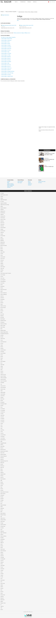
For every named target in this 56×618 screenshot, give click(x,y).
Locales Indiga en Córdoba (5, 45)
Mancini (2, 447)
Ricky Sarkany (3, 513)
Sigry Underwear (3, 532)
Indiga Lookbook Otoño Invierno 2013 (25, 27)
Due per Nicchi (3, 307)
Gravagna (2, 351)
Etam (1, 328)
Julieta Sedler (3, 392)
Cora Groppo (3, 274)
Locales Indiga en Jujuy (5, 51)
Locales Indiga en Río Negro (6, 61)
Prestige (2, 500)
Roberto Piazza (3, 514)
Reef (1, 511)
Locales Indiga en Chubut (5, 43)
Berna (2, 247)
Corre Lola (2, 278)
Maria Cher (2, 452)
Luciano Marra (3, 434)
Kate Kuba (2, 398)
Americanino (3, 217)
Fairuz (2, 340)
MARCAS (34, 1)
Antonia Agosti (3, 227)
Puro (1, 503)
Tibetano (2, 562)
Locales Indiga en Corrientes (6, 46)
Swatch (2, 545)
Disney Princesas (4, 289)
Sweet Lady (3, 549)
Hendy (2, 356)
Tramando (2, 568)
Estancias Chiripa (4, 323)
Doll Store (2, 297)
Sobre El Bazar (20, 181)
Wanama (2, 598)
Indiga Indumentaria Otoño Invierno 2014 (7, 27)
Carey (2, 255)
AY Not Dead (3, 235)
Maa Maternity (3, 439)
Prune (2, 501)
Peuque (2, 496)
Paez (1, 487)
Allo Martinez (3, 212)
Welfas (2, 601)
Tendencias (46, 158)
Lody (1, 428)
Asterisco (2, 232)
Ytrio (1, 607)
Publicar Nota (53, 1)
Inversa (2, 371)
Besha (2, 248)
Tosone (2, 567)
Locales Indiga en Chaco (5, 41)
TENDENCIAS (22, 1)
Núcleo (2, 482)
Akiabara (2, 209)
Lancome (2, 416)
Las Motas (2, 418)
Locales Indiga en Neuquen (6, 59)
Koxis (1, 407)
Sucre (2, 544)
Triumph (2, 573)
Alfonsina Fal (3, 211)
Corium (2, 276)
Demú (2, 284)
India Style (2, 364)
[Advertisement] (28, 7)
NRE (1, 480)
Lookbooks (3, 26)
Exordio (2, 336)
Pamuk (2, 488)
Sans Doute (3, 521)
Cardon (2, 253)
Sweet (2, 547)
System (2, 552)
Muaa (2, 469)
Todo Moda (2, 565)
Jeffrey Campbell (3, 377)
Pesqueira (2, 495)
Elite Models (3, 318)
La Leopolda (3, 410)
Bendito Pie (2, 243)
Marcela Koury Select (4, 451)
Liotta (1, 426)
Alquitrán (2, 214)
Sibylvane (2, 531)
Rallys (2, 506)
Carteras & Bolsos (10, 183)
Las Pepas (2, 421)
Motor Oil (2, 467)
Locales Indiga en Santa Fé (6, 69)
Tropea (2, 575)
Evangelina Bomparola (4, 333)
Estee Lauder (3, 325)
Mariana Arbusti (3, 454)
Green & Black (3, 353)
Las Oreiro (2, 420)
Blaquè (2, 250)
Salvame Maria (3, 519)
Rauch (2, 509)
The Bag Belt (3, 558)
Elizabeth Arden (3, 320)
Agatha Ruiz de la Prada (5, 204)
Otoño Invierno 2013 (22, 26)
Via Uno (2, 591)
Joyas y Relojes (10, 186)
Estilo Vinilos (3, 327)
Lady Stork (2, 415)
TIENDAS (29, 1)
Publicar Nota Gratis (41, 181)
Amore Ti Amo (3, 219)
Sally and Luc (3, 518)
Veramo (2, 588)
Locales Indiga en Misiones (6, 58)
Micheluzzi (2, 465)
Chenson (2, 260)
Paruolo (2, 490)
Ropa (8, 182)
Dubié (2, 304)
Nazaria (2, 475)
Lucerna (2, 433)
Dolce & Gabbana (4, 294)
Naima (2, 470)
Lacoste (2, 413)
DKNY (2, 291)
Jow (1, 384)
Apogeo (2, 229)
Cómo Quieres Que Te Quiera (6, 273)
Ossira (2, 485)
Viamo (2, 593)
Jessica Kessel (3, 379)
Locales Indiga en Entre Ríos (6, 48)
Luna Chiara (3, 438)
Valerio (2, 586)
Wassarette (2, 599)
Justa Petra (2, 395)
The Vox (2, 560)
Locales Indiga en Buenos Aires (6, 38)
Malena (2, 444)
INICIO (16, 1)
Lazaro (2, 423)
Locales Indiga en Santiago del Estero (7, 71)
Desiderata (2, 286)
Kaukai (2, 400)
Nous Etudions (3, 478)
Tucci (1, 578)
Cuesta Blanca (3, 281)
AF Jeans (2, 201)
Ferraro (2, 343)
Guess (2, 354)
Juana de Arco (3, 385)
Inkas (1, 369)
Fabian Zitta (3, 338)
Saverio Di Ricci (3, 524)
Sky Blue (2, 537)
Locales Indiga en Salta (5, 63)
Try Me (2, 576)
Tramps (2, 570)
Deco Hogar (46, 152)
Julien (2, 390)
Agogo (2, 206)
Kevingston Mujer (4, 403)
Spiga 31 (2, 542)
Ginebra (2, 348)
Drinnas (2, 302)
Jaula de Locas (3, 374)
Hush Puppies (3, 361)
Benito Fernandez (4, 245)
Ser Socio (40, 182)
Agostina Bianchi (3, 207)
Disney (2, 287)
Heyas (2, 358)
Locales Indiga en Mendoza (6, 56)
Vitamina (2, 596)
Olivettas (2, 483)
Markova (2, 459)
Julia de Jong (3, 389)
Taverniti (2, 555)
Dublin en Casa (3, 305)
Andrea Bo (2, 224)
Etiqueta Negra (3, 330)
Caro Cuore (3, 258)
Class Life (2, 268)
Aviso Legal (20, 182)
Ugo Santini (3, 580)
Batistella (2, 240)
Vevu (1, 589)
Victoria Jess (3, 594)
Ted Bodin (2, 557)
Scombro (2, 527)
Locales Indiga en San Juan (6, 64)
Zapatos (8, 181)
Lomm (2, 431)
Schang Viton (3, 526)
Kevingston (2, 402)
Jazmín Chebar (3, 376)
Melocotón (2, 462)
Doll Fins (2, 296)
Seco (1, 529)
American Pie (3, 216)
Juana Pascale (3, 387)
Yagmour (2, 606)
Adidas (2, 198)
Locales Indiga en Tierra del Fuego (7, 72)
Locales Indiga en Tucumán (6, 74)
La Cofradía (3, 408)
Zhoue (2, 609)
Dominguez (2, 299)
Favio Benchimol (3, 341)
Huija (1, 359)
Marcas (29, 181)
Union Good (3, 583)
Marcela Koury (3, 449)
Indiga (2, 366)
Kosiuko (2, 405)
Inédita (2, 367)
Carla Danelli (3, 256)
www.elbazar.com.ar (6, 2)
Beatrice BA (3, 242)
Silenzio (2, 534)
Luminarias (2, 436)
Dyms (2, 312)
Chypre (2, 261)
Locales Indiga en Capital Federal (7, 76)
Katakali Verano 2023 (48, 166)
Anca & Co (2, 222)
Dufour (2, 309)
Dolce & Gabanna (4, 292)
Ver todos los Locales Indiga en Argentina (8, 37)
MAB (1, 441)
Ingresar (50, 1)
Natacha (2, 472)
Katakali (2, 397)
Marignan (2, 457)
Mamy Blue (2, 446)
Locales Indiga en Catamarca (6, 40)
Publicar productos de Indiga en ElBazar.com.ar (22, 32)
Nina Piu (2, 477)
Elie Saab (2, 317)
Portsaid (2, 498)
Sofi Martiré (3, 539)
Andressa (2, 225)
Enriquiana (2, 322)
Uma (1, 581)
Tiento (2, 563)
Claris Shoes (3, 266)
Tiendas (29, 182)
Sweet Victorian (3, 550)
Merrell (2, 464)
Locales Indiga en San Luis (5, 66)
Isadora (2, 372)
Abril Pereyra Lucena (4, 194)
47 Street (2, 193)
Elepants (2, 315)
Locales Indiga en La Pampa (6, 53)
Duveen (2, 310)
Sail (1, 516)
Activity (2, 196)
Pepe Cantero (3, 493)
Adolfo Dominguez (4, 199)
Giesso (2, 346)
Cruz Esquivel (3, 279)
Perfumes (9, 187)
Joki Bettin (2, 382)
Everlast (2, 335)
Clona (2, 271)
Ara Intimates (3, 230)
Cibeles (2, 263)
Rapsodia (2, 508)
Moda (45, 165)
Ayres (2, 237)
